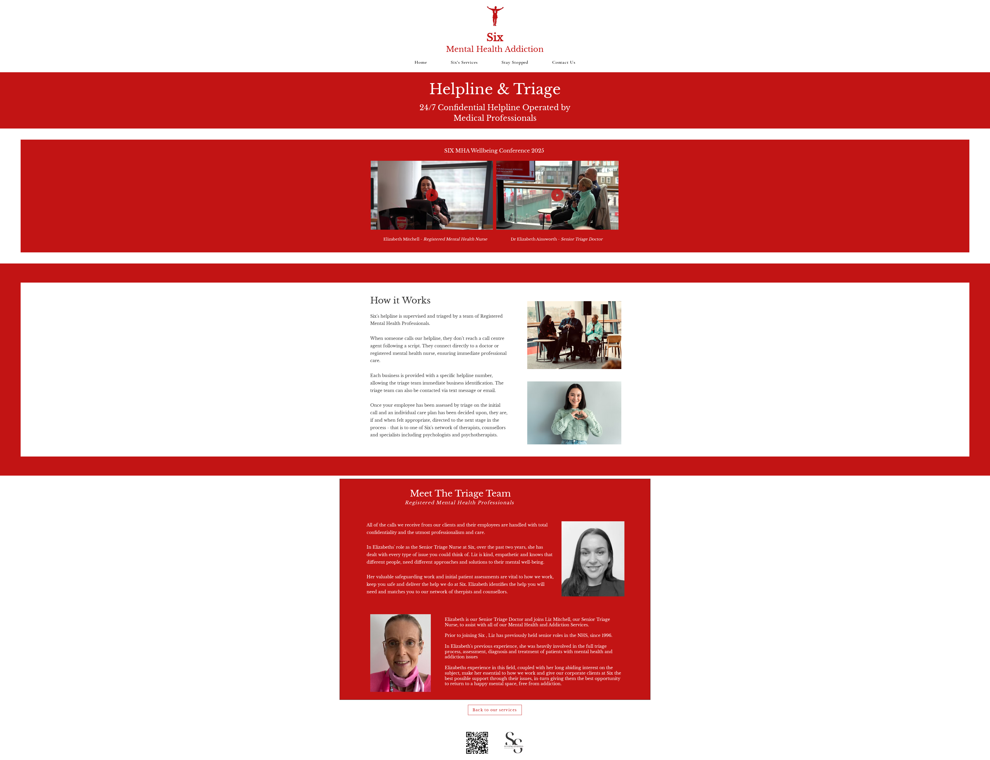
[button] (486, 224)
